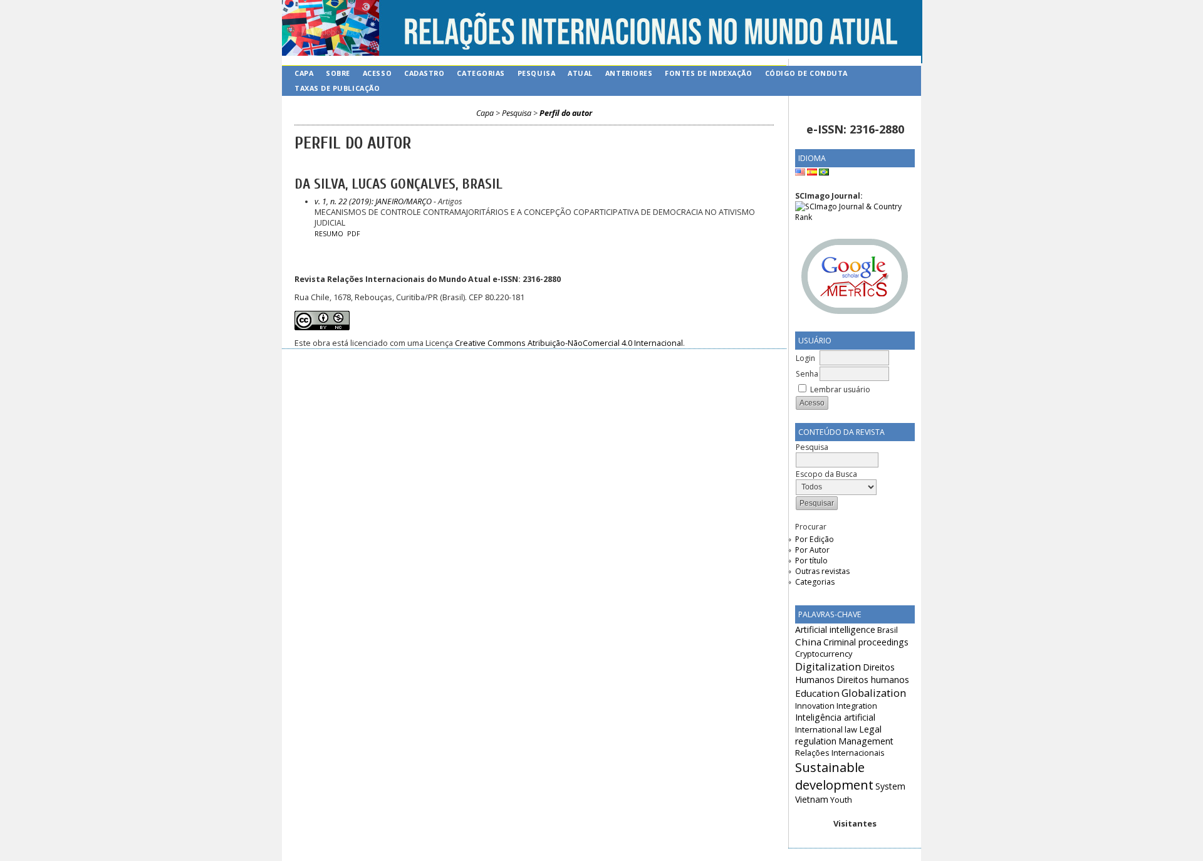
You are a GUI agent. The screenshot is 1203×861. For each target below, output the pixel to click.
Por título (811, 560)
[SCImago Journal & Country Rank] (855, 217)
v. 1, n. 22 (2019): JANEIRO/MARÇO (373, 201)
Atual (580, 73)
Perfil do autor (565, 113)
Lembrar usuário (840, 389)
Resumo (329, 233)
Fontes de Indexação (708, 73)
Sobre (338, 73)
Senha (807, 373)
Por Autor (812, 550)
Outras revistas (822, 571)
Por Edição (814, 539)
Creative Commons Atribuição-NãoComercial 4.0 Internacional (569, 343)
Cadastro (424, 73)
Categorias (815, 582)
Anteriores (628, 73)
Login (805, 358)
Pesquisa (536, 73)
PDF (353, 233)
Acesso (377, 73)
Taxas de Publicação (337, 88)
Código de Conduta (806, 73)
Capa (303, 73)
